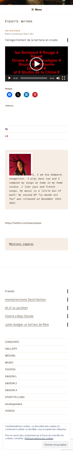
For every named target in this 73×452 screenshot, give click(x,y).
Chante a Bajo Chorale (19, 316)
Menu (38, 9)
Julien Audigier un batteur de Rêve (27, 324)
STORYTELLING (14, 397)
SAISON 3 (11, 390)
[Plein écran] (63, 78)
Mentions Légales (21, 243)
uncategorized (13, 404)
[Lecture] (9, 78)
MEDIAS (10, 355)
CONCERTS (12, 342)
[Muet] (58, 78)
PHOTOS (10, 369)
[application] (36, 63)
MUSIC (9, 362)
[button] (36, 64)
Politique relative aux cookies (39, 438)
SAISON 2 (11, 383)
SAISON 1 (11, 376)
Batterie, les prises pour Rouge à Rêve (19, 34)
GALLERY (11, 348)
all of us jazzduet (16, 308)
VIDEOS (10, 410)
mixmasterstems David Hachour (25, 299)
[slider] (34, 78)
